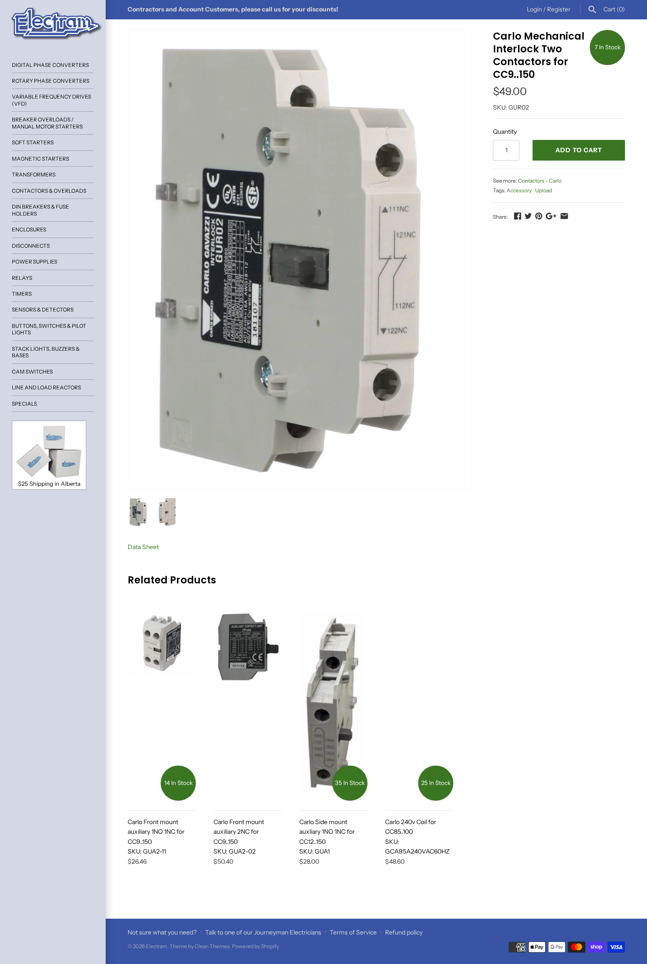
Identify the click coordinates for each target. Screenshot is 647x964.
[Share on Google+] (551, 216)
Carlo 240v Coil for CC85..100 (417, 836)
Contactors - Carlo (540, 180)
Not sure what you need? (162, 932)
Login (534, 9)
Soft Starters (33, 142)
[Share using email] (564, 216)
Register (558, 9)
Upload (543, 190)
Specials (24, 403)
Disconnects (31, 245)
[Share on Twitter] (528, 216)
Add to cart (578, 150)
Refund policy (404, 932)
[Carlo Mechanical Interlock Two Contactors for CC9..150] (299, 259)
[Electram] (53, 24)
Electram (156, 946)
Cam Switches (32, 371)
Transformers (33, 174)
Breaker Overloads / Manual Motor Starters (47, 122)
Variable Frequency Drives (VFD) (51, 99)
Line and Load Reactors (46, 387)
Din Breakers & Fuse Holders (40, 209)
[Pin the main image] (538, 216)
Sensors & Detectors (43, 309)
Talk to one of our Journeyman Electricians (263, 932)
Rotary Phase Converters (50, 80)
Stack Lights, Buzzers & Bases (46, 352)
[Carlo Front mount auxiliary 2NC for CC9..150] (247, 705)
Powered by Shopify (255, 946)
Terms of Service (353, 932)
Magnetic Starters (40, 158)
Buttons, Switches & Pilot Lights (49, 329)
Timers (22, 293)
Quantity (505, 132)
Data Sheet (143, 547)
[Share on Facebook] (517, 216)
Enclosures (29, 229)
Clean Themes (212, 946)
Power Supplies (34, 261)
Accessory (519, 190)
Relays (22, 278)
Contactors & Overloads (49, 190)
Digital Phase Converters (50, 65)
